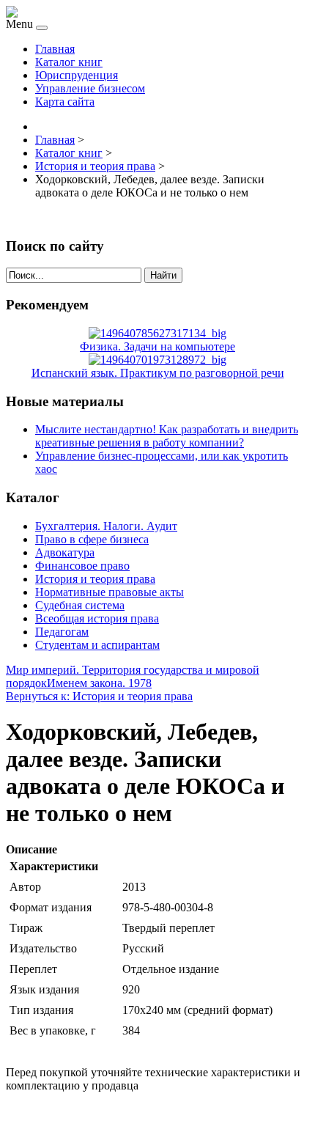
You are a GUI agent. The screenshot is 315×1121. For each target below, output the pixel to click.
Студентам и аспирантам (97, 645)
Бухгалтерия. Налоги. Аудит (106, 526)
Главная (55, 49)
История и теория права (95, 579)
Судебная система (80, 605)
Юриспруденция (76, 75)
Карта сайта (64, 101)
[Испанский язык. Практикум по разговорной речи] (157, 359)
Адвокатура (64, 552)
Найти (163, 275)
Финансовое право (82, 565)
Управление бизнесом (90, 88)
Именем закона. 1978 (99, 683)
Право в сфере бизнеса (92, 539)
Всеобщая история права (97, 618)
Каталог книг (69, 62)
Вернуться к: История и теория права (99, 696)
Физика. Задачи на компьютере (157, 346)
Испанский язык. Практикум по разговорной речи (158, 373)
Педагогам (62, 631)
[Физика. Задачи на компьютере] (157, 333)
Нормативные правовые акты (109, 592)
